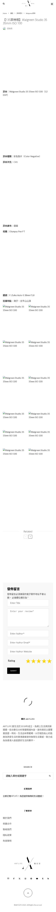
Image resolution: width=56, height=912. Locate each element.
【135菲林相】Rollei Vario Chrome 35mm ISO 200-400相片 (32, 545)
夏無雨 (9, 29)
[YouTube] (37, 879)
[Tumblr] (42, 879)
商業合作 (7, 823)
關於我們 (7, 818)
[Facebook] (14, 879)
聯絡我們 (7, 829)
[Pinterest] (31, 879)
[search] (50, 775)
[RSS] (48, 879)
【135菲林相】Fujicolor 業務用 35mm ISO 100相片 (33, 564)
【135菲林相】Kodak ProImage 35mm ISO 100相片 (33, 573)
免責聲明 (7, 840)
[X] (20, 879)
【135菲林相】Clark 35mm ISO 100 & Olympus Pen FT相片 (33, 554)
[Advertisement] (28, 62)
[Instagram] (25, 879)
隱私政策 (7, 835)
